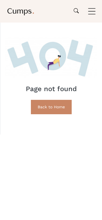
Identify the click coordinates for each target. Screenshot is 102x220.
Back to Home (51, 107)
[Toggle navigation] (92, 11)
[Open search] (76, 11)
